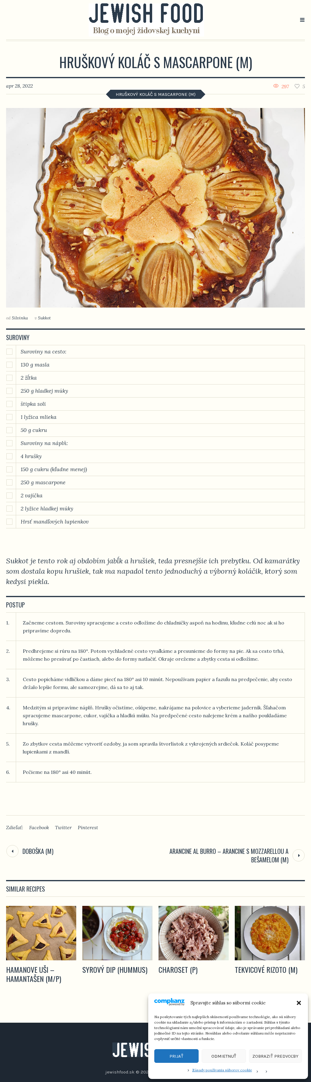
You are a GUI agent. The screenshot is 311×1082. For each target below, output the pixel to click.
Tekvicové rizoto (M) (266, 969)
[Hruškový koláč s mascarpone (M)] (155, 208)
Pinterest (88, 827)
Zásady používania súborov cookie (222, 1070)
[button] (299, 1003)
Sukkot (44, 318)
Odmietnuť (223, 1056)
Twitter (63, 827)
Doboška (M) (37, 851)
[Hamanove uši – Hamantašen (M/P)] (41, 933)
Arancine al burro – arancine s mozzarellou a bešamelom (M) (229, 855)
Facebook (39, 827)
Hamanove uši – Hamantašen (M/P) (33, 974)
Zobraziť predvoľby (275, 1056)
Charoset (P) (178, 969)
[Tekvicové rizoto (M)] (270, 933)
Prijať (176, 1056)
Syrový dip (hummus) (114, 969)
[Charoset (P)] (194, 933)
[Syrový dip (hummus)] (117, 933)
